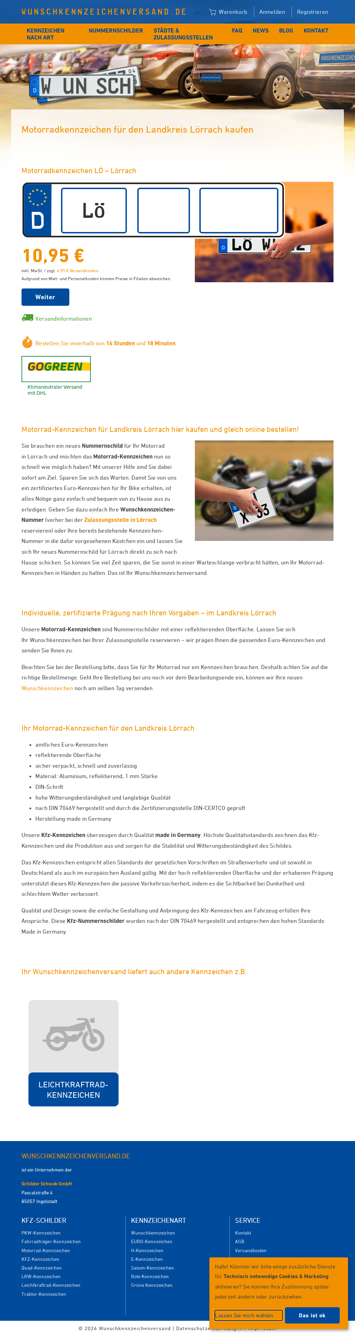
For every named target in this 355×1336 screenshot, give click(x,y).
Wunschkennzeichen (47, 688)
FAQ (237, 30)
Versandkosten (251, 1250)
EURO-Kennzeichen (151, 1241)
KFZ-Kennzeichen (40, 1259)
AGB (239, 1241)
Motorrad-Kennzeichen (45, 1250)
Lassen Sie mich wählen (244, 1315)
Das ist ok (312, 1315)
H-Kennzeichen (147, 1250)
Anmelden (272, 11)
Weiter (45, 297)
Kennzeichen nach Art (45, 34)
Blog (286, 30)
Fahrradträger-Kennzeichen (51, 1241)
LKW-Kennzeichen (41, 1276)
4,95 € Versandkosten (77, 270)
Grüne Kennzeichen (152, 1285)
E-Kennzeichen (147, 1259)
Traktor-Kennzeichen (43, 1294)
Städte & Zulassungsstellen (183, 34)
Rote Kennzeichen (150, 1276)
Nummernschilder (116, 30)
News (261, 30)
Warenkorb (232, 11)
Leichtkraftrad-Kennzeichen (50, 1285)
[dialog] (278, 1293)
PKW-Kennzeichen (41, 1233)
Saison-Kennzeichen (152, 1268)
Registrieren (312, 11)
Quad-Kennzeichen (41, 1268)
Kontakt (316, 30)
